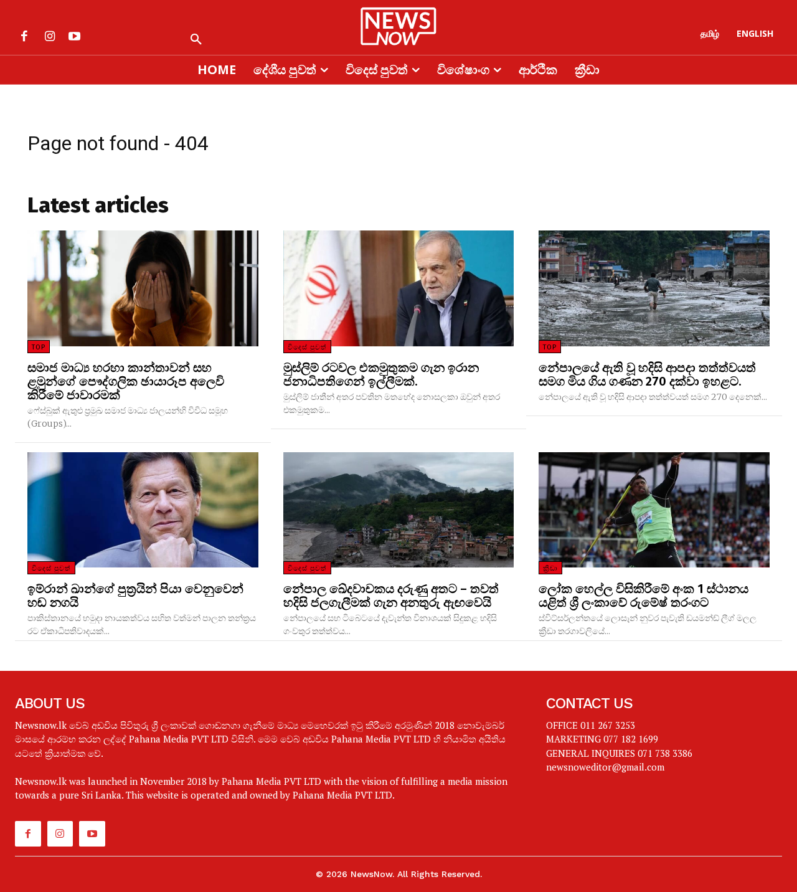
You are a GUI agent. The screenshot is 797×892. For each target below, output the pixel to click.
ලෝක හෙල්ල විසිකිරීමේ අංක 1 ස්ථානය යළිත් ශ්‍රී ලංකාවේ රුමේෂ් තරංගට (643, 595)
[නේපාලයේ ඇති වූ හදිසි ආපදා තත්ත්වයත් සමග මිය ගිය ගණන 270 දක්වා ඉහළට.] (654, 288)
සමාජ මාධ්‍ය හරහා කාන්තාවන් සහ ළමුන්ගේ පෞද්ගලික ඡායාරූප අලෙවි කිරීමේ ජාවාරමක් (125, 381)
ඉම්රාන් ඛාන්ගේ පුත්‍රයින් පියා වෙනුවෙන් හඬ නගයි (135, 595)
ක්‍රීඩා (550, 568)
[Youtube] (74, 37)
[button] (196, 40)
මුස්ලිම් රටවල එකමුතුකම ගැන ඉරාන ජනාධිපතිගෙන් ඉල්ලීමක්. (381, 374)
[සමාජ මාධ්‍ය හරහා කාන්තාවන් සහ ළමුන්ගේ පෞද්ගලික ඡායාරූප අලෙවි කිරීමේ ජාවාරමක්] (142, 288)
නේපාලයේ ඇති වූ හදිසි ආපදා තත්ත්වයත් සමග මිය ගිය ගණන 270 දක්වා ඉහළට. (647, 374)
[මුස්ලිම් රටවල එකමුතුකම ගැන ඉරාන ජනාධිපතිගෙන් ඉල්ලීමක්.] (398, 288)
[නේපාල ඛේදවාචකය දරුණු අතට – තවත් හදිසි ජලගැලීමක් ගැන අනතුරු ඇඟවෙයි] (398, 509)
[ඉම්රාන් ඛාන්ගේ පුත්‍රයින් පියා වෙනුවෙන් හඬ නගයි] (142, 509)
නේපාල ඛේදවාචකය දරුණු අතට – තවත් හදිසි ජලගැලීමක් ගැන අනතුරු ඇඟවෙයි (391, 595)
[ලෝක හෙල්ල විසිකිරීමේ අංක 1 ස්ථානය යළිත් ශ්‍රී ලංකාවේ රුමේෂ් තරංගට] (654, 509)
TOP (38, 347)
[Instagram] (49, 37)
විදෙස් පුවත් (307, 347)
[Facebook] (24, 37)
